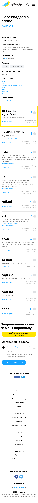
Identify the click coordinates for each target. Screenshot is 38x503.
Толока (19, 407)
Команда (19, 440)
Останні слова (19, 413)
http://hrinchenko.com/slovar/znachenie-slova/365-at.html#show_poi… (10, 223)
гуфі (3, 83)
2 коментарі (6, 250)
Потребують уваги (19, 395)
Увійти (14, 362)
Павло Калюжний (30, 313)
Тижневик (19, 421)
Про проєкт (19, 432)
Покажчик (19, 391)
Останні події (19, 403)
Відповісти (10, 351)
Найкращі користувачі (19, 425)
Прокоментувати (7, 121)
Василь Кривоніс (30, 249)
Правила (19, 436)
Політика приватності (19, 459)
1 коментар (5, 167)
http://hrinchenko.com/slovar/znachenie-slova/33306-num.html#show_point (10, 138)
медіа (6, 66)
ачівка (19, 487)
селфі (4, 89)
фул (3, 93)
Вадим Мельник (7, 101)
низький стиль (17, 66)
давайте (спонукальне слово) (12, 85)
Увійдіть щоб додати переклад (19, 334)
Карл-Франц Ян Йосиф (28, 141)
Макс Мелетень (30, 281)
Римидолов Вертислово (15, 347)
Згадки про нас (19, 451)
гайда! (4, 81)
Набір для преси (19, 455)
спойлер (5, 91)
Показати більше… (8, 163)
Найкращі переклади (19, 399)
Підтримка (19, 444)
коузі (3, 87)
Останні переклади (19, 417)
